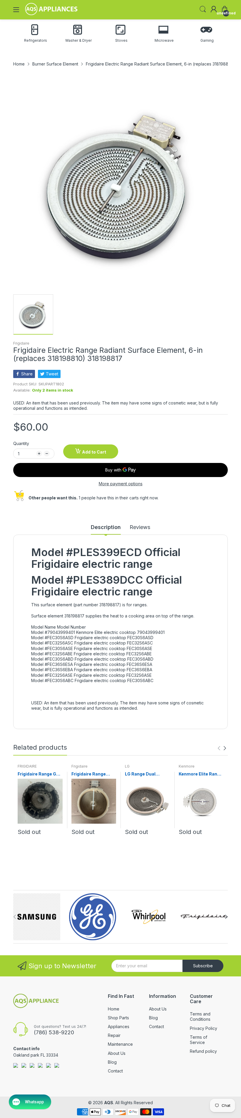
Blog (112, 1062)
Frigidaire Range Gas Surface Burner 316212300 (39, 774)
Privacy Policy (203, 1028)
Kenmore (187, 766)
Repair (114, 1035)
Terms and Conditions (200, 1016)
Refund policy (203, 1051)
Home (113, 1008)
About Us (116, 1053)
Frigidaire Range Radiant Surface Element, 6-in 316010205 (88, 774)
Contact (115, 1070)
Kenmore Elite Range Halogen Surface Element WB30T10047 (200, 774)
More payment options (121, 483)
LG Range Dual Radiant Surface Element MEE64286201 (142, 774)
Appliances (118, 1026)
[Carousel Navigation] (222, 748)
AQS (108, 1102)
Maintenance (120, 1044)
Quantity (21, 443)
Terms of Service (198, 1040)
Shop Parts (118, 1017)
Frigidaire (21, 343)
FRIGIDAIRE (27, 766)
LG (127, 766)
